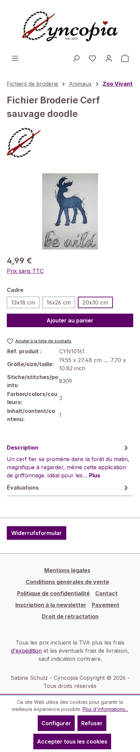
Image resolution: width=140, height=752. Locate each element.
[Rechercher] (76, 58)
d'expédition (26, 650)
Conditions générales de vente (67, 581)
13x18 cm (23, 302)
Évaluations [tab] (23, 487)
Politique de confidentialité (53, 593)
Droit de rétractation (70, 616)
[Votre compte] (109, 58)
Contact (106, 593)
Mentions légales (67, 570)
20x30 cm (95, 302)
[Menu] (15, 58)
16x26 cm (59, 302)
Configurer (56, 723)
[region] (70, 211)
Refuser (92, 723)
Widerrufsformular (36, 533)
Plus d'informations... (105, 709)
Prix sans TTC (25, 271)
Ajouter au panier (70, 320)
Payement (105, 604)
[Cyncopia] (70, 143)
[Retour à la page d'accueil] (70, 27)
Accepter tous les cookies (72, 741)
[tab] (68, 461)
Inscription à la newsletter (50, 604)
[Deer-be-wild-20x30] (70, 211)
